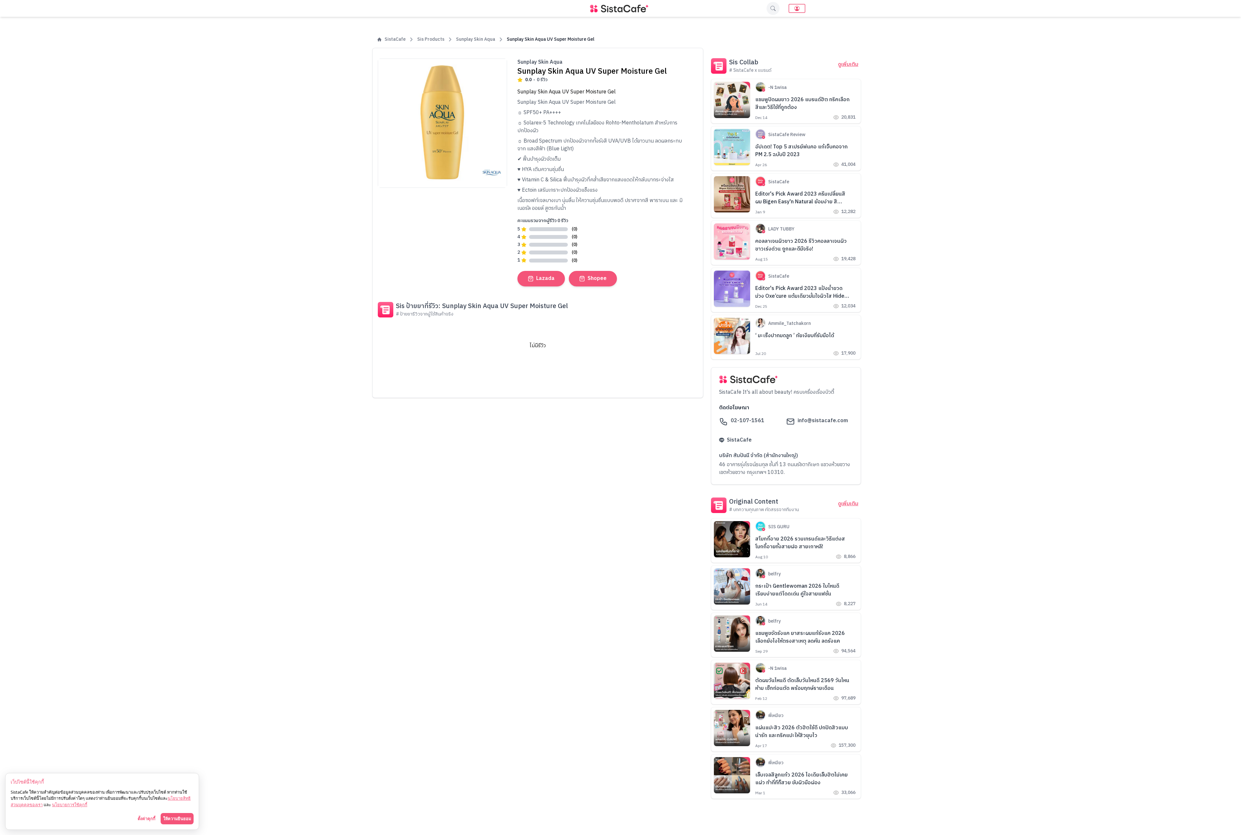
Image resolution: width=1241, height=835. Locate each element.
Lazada (545, 278)
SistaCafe (395, 39)
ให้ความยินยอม (177, 818)
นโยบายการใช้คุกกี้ (69, 805)
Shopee (597, 278)
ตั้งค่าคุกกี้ (146, 818)
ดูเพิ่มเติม (848, 65)
